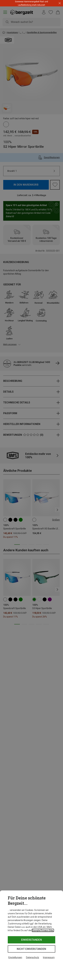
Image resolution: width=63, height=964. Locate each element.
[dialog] (31, 927)
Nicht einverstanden (31, 948)
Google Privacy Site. (43, 930)
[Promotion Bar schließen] (60, 3)
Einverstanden (31, 939)
